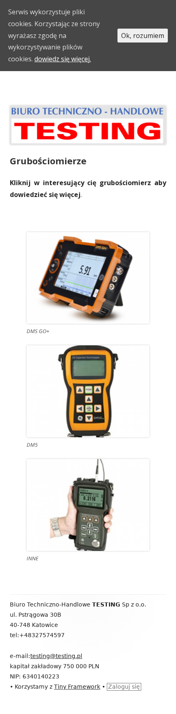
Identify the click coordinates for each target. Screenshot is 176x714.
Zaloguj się (124, 686)
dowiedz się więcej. (62, 58)
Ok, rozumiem (142, 35)
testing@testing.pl (56, 656)
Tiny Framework (77, 686)
